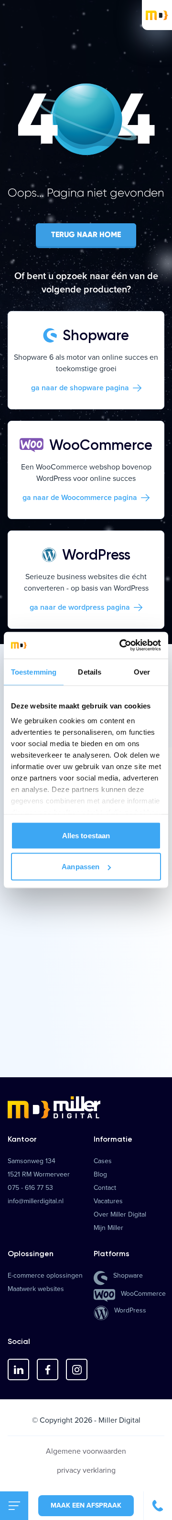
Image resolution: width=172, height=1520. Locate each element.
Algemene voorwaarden (86, 1451)
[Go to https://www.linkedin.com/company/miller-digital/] (18, 1369)
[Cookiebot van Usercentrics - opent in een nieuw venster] (121, 645)
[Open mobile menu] (14, 1505)
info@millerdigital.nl (36, 1201)
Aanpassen (80, 867)
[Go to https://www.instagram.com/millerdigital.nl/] (76, 1369)
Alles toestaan (86, 835)
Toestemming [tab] (33, 671)
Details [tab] (89, 671)
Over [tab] (142, 671)
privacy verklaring (86, 1470)
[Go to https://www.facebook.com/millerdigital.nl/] (47, 1369)
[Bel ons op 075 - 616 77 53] (158, 1505)
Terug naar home (86, 234)
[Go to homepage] (86, 1107)
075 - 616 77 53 (30, 1188)
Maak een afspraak (86, 1505)
